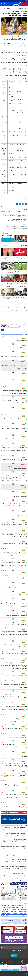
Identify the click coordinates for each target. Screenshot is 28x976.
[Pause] (15, 240)
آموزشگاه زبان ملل (24, 915)
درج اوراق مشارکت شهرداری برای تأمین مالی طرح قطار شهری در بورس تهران (13, 844)
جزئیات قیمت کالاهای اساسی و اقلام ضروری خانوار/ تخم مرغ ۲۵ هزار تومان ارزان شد (13, 212)
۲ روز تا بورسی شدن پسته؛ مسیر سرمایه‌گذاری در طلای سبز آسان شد (14, 848)
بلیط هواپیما (15, 913)
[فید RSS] (11, 951)
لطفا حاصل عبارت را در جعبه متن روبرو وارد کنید (19, 324)
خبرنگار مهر (22, 43)
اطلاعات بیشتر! (10, 969)
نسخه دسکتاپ (14, 955)
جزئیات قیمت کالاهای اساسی (16, 228)
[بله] (19, 951)
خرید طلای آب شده (23, 907)
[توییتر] (15, 951)
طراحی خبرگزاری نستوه (21, 974)
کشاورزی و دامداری (20, 8)
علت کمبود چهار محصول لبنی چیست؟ (19, 222)
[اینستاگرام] (17, 951)
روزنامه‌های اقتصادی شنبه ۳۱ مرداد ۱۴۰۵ (19, 901)
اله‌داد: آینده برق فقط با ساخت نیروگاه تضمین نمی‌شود (17, 851)
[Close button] (27, 964)
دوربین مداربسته (16, 909)
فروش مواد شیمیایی (22, 911)
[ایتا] (7, 951)
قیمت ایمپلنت (13, 911)
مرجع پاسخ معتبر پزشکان (6, 909)
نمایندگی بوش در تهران (6, 913)
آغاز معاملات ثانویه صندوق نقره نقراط (20, 839)
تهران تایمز (3, 915)
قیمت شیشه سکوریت (9, 905)
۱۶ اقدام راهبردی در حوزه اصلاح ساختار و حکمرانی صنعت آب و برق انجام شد (13, 846)
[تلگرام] (20, 951)
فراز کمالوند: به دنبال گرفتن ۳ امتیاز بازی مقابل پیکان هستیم (16, 833)
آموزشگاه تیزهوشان (23, 913)
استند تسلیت (4, 907)
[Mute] (17, 240)
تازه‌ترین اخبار (24, 825)
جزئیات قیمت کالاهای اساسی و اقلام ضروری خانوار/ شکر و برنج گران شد (14, 214)
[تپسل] (1, 233)
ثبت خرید (7, 240)
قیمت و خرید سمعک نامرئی (14, 915)
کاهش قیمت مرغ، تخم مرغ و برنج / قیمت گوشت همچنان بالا (15, 215)
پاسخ (2, 338)
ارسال (2, 329)
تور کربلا (9, 907)
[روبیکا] (13, 951)
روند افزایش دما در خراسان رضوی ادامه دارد (19, 873)
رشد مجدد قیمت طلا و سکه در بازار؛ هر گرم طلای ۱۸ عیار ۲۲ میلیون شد (14, 861)
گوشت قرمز (25, 228)
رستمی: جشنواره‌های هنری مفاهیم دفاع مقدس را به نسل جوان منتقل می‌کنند (14, 830)
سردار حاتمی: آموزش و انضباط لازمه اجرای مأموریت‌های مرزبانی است (14, 871)
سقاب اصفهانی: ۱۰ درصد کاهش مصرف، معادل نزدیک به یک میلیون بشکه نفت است (13, 836)
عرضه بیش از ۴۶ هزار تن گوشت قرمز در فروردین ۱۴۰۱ (17, 220)
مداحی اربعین (23, 909)
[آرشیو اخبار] (9, 951)
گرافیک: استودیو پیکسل (12, 974)
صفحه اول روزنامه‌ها (22, 881)
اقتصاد (26, 8)
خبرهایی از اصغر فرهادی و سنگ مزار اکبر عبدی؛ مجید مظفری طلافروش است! (14, 856)
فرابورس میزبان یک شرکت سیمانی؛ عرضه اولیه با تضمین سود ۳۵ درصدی (13, 841)
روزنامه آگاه (14, 917)
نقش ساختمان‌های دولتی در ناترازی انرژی (19, 859)
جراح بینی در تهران (23, 905)
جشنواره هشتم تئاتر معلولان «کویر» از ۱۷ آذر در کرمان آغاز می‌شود (15, 827)
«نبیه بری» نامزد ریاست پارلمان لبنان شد (19, 219)
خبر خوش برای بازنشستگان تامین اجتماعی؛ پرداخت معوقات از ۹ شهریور (14, 875)
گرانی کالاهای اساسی (14, 226)
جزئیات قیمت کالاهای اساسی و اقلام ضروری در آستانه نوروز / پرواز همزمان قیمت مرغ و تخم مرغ (13, 217)
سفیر (2, 905)
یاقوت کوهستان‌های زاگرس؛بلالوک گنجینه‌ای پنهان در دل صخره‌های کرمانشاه (13, 866)
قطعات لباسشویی (5, 911)
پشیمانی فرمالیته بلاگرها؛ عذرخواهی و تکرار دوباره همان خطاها (15, 864)
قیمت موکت (15, 907)
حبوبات (8, 226)
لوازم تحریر (16, 905)
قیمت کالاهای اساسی (23, 226)
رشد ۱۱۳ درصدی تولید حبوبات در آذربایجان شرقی (18, 878)
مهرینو (7, 915)
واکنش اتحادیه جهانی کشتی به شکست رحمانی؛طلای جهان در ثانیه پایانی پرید (13, 868)
